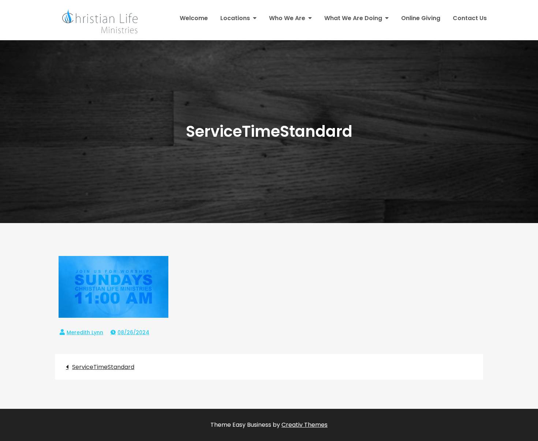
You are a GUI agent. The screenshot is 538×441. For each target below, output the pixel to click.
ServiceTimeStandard (103, 367)
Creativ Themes (304, 425)
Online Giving (420, 18)
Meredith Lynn (85, 332)
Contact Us (470, 18)
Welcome (194, 18)
